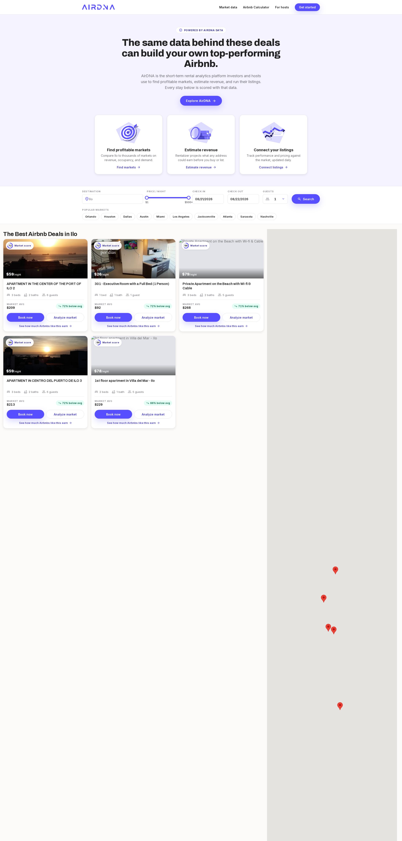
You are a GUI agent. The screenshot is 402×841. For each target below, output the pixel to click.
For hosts (282, 7)
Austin (144, 216)
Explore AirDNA (201, 101)
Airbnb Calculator (256, 7)
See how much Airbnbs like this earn (45, 326)
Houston (109, 216)
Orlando (90, 216)
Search (306, 199)
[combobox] (89, 199)
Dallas (127, 216)
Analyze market (65, 317)
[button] (333, 630)
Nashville (266, 216)
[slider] (147, 198)
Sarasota (246, 216)
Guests (268, 191)
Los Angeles (181, 216)
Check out (236, 191)
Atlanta (227, 216)
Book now (25, 317)
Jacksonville (206, 216)
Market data (228, 7)
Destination (91, 191)
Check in (198, 191)
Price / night (156, 191)
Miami (160, 216)
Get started (307, 7)
